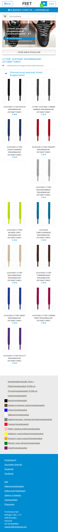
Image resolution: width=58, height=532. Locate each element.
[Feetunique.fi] (27, 4)
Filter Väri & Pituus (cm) (29, 52)
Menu (8, 3)
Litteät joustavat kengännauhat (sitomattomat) (25, 65)
